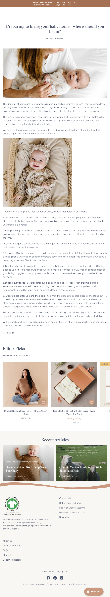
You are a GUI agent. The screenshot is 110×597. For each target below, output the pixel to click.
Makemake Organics (37, 584)
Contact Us (65, 498)
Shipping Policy (53, 584)
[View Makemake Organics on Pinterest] (55, 578)
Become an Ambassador (72, 512)
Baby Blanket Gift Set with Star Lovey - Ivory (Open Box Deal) (73, 413)
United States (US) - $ (52, 571)
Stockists (7, 555)
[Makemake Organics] (13, 12)
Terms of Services (80, 584)
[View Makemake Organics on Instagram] (61, 578)
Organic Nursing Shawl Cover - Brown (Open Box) (25, 413)
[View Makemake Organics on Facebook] (48, 578)
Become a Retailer (12, 559)
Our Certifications (12, 545)
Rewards (64, 517)
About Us (7, 540)
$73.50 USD (74, 422)
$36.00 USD (26, 418)
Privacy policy (66, 584)
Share (10, 333)
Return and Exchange (70, 502)
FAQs (5, 550)
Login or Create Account (72, 507)
